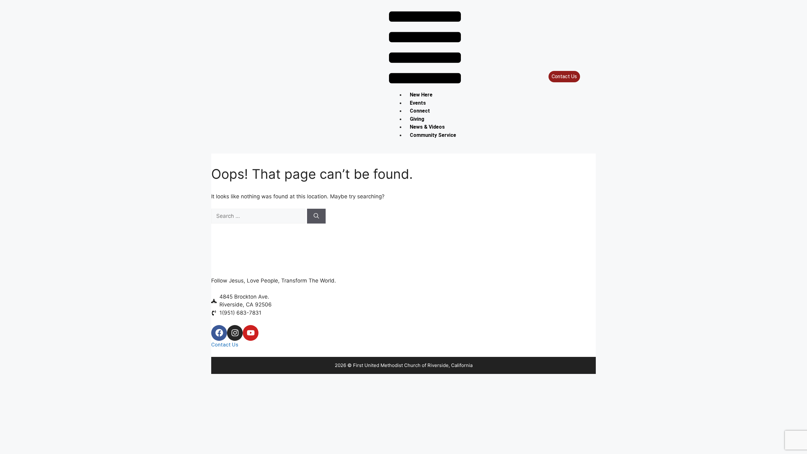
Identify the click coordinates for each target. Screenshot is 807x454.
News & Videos (427, 127)
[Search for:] (259, 216)
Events (418, 103)
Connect (420, 111)
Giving (417, 119)
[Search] (316, 216)
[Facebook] (219, 333)
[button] (425, 48)
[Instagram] (235, 333)
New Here (421, 95)
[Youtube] (250, 333)
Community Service (433, 135)
